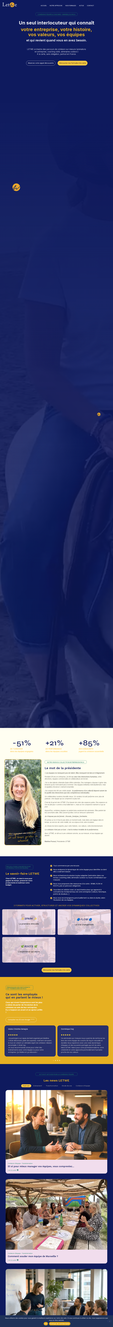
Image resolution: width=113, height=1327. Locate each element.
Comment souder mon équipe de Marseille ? (33, 1256)
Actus (81, 6)
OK (46, 1324)
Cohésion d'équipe (15, 1163)
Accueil (44, 6)
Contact (90, 6)
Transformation (27, 1163)
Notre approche (56, 6)
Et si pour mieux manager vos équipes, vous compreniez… (41, 1166)
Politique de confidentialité (59, 1324)
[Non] (109, 1321)
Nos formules (70, 6)
